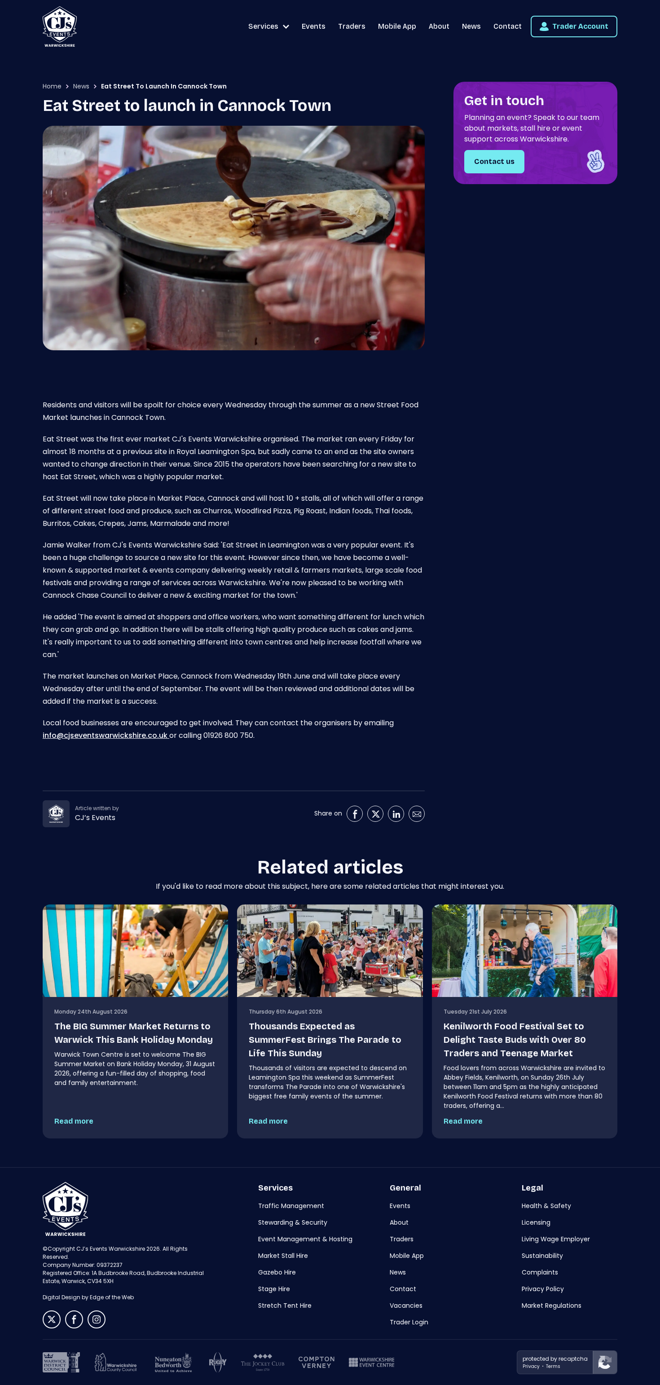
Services (263, 26)
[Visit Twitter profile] (375, 814)
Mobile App (397, 26)
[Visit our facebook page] (74, 1319)
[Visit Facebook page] (355, 814)
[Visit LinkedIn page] (396, 814)
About (439, 26)
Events (314, 26)
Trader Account (580, 26)
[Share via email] (417, 814)
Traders (351, 26)
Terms (553, 1366)
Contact (507, 26)
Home (52, 86)
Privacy (531, 1366)
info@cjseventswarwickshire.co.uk (106, 735)
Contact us (494, 161)
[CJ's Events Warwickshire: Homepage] (60, 26)
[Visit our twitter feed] (52, 1319)
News (471, 26)
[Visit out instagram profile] (97, 1319)
